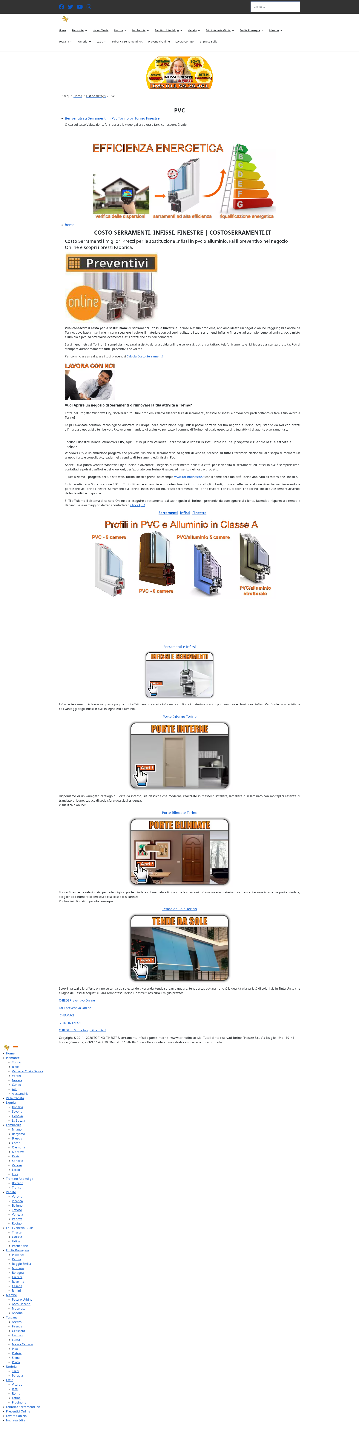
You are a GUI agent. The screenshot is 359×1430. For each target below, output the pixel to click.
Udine (16, 1241)
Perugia (17, 1376)
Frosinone (19, 1402)
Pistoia (17, 1353)
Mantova (18, 1152)
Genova (17, 1116)
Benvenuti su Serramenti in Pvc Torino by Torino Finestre (112, 118)
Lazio (100, 41)
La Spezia (18, 1120)
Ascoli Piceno (21, 1304)
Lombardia (138, 30)
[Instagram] (89, 8)
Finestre (199, 512)
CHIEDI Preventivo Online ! (77, 1000)
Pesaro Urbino (22, 1299)
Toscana (64, 41)
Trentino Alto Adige (167, 30)
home (69, 224)
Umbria (83, 41)
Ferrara (17, 1277)
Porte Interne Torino (180, 716)
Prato (16, 1362)
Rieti (15, 1389)
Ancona (17, 1313)
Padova (17, 1219)
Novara (17, 1080)
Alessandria (20, 1094)
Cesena (17, 1286)
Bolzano (17, 1183)
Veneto (192, 30)
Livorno (17, 1335)
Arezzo (17, 1322)
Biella (15, 1067)
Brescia (17, 1138)
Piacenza (18, 1255)
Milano (17, 1129)
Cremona (18, 1147)
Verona (17, 1196)
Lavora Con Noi (184, 41)
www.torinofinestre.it (189, 477)
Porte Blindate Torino (179, 812)
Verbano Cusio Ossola (27, 1071)
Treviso (17, 1210)
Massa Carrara (22, 1344)
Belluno (17, 1205)
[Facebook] (61, 8)
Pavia (15, 1156)
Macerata (18, 1308)
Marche (274, 30)
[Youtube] (80, 8)
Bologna (18, 1273)
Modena (18, 1268)
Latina (16, 1398)
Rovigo (17, 1223)
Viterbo (17, 1384)
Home (62, 30)
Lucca (16, 1340)
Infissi (185, 512)
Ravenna (18, 1282)
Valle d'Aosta (100, 30)
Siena (16, 1358)
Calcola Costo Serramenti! (145, 356)
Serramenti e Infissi (179, 646)
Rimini (16, 1290)
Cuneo (16, 1085)
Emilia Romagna (250, 30)
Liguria (118, 30)
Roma (16, 1393)
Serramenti (168, 512)
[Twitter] (70, 8)
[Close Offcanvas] (15, 1047)
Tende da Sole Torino (179, 908)
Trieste (17, 1232)
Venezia (17, 1214)
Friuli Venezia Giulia (218, 30)
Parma (16, 1259)
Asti (14, 1089)
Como (16, 1143)
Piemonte (78, 30)
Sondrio (17, 1161)
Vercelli (17, 1076)
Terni (15, 1371)
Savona (17, 1111)
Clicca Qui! (137, 505)
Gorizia (17, 1237)
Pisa (15, 1349)
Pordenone (20, 1246)
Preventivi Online (159, 41)
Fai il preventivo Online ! (76, 1008)
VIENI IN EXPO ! (70, 1023)
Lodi (15, 1174)
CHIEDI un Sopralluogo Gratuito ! (82, 1030)
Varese (17, 1165)
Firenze (17, 1326)
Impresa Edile (208, 41)
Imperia (17, 1107)
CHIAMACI (66, 1015)
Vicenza (17, 1201)
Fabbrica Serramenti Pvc (127, 41)
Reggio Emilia (21, 1264)
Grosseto (18, 1331)
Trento (16, 1188)
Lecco (16, 1170)
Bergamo (18, 1134)
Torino (16, 1062)
